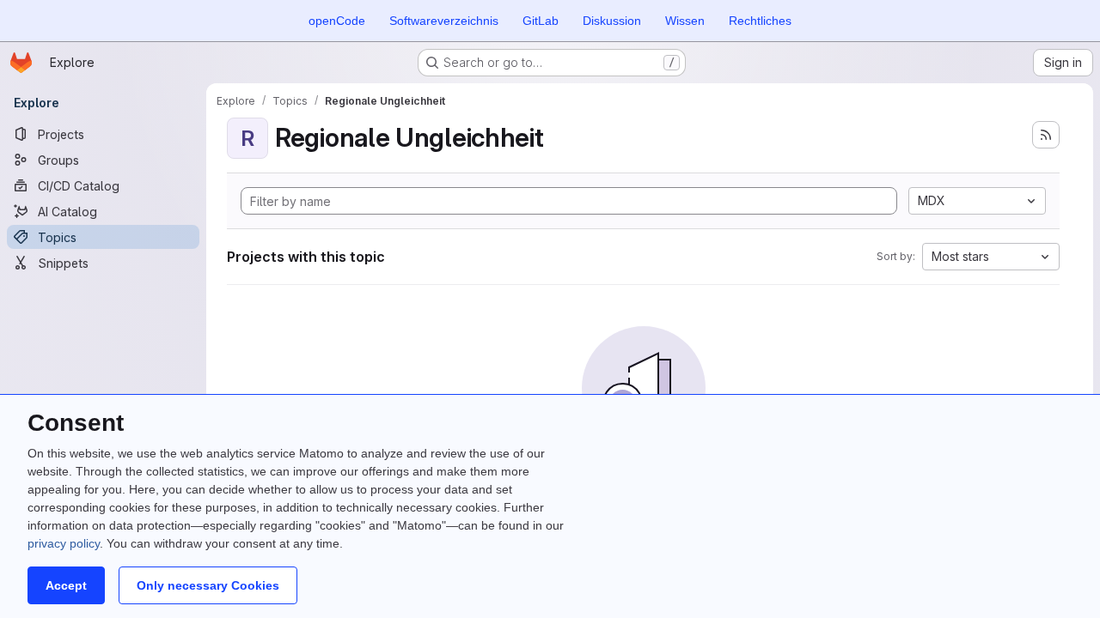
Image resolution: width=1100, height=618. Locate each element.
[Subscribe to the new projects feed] (1046, 134)
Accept (66, 585)
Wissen (685, 20)
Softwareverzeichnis (443, 20)
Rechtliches (760, 20)
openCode (337, 20)
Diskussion (612, 20)
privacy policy (64, 543)
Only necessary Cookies (208, 585)
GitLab (540, 20)
